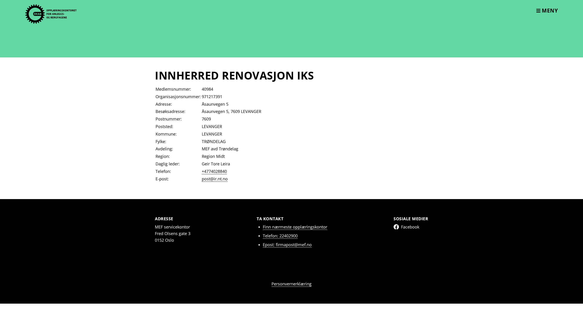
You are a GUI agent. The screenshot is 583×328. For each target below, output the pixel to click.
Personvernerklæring (291, 284)
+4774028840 (214, 171)
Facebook (410, 227)
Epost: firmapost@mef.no (287, 244)
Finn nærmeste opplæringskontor (295, 227)
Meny (549, 10)
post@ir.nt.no (215, 179)
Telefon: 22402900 (280, 235)
